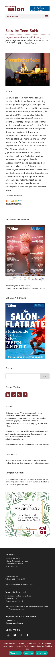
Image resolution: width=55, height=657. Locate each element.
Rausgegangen (16, 421)
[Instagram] (19, 394)
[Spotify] (13, 394)
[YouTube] (7, 394)
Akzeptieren (15, 653)
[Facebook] (25, 394)
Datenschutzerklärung (14, 623)
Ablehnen (29, 653)
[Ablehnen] (51, 648)
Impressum (10, 620)
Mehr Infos (41, 653)
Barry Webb (40, 288)
